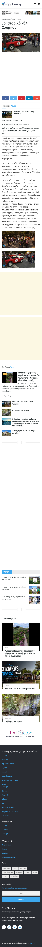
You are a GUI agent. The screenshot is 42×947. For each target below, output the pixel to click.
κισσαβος (23, 868)
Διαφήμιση (5, 853)
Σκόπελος (5, 772)
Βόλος (4, 784)
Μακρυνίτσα (6, 795)
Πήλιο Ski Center (8, 764)
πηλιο (35, 872)
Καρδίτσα (5, 816)
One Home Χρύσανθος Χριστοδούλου (15, 124)
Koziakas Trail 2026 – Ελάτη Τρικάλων (19, 689)
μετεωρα (19, 872)
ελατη (15, 868)
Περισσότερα (8, 396)
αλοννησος (6, 868)
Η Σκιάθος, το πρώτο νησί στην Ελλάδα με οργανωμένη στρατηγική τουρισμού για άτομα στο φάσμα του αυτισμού (25, 422)
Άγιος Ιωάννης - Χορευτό (10, 780)
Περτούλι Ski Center (9, 807)
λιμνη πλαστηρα (8, 872)
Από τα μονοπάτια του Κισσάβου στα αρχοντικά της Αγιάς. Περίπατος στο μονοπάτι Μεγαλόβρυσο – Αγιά (21, 130)
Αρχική (4, 19)
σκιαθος (5, 876)
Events (19, 19)
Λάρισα (4, 768)
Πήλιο (4, 803)
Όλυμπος (5, 791)
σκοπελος (14, 876)
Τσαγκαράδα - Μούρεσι (10, 812)
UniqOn (32, 943)
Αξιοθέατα (8, 718)
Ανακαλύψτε (11, 19)
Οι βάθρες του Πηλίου (20, 410)
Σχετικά (4, 849)
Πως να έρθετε (7, 845)
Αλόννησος (5, 787)
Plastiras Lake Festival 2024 (12, 120)
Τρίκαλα (4, 799)
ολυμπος (27, 872)
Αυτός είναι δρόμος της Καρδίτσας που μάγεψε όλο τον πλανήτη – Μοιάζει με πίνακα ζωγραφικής (20, 653)
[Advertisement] (21, 75)
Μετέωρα (5, 759)
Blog (4, 373)
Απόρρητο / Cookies (9, 857)
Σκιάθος (5, 755)
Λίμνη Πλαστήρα (7, 776)
